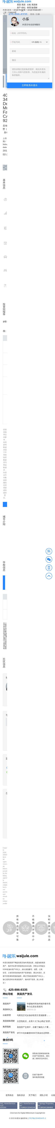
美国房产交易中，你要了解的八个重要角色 (35, 1027)
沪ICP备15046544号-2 (37, 1118)
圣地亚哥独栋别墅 (34, 10)
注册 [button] (38, 14)
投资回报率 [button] (6, 167)
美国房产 (19, 6)
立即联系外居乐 (30, 85)
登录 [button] (32, 14)
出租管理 (29, 6)
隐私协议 (21, 1095)
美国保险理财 (34, 6)
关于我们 (32, 1095)
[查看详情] (5, 504)
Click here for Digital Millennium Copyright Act (27, 1113)
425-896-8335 (17, 14)
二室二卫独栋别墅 (9, 12)
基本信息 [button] (4, 167)
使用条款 (10, 1095)
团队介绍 (44, 1095)
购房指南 (7, 1027)
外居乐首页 (7, 10)
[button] (49, 551)
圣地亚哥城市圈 (19, 10)
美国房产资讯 (9, 1032)
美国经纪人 (23, 8)
